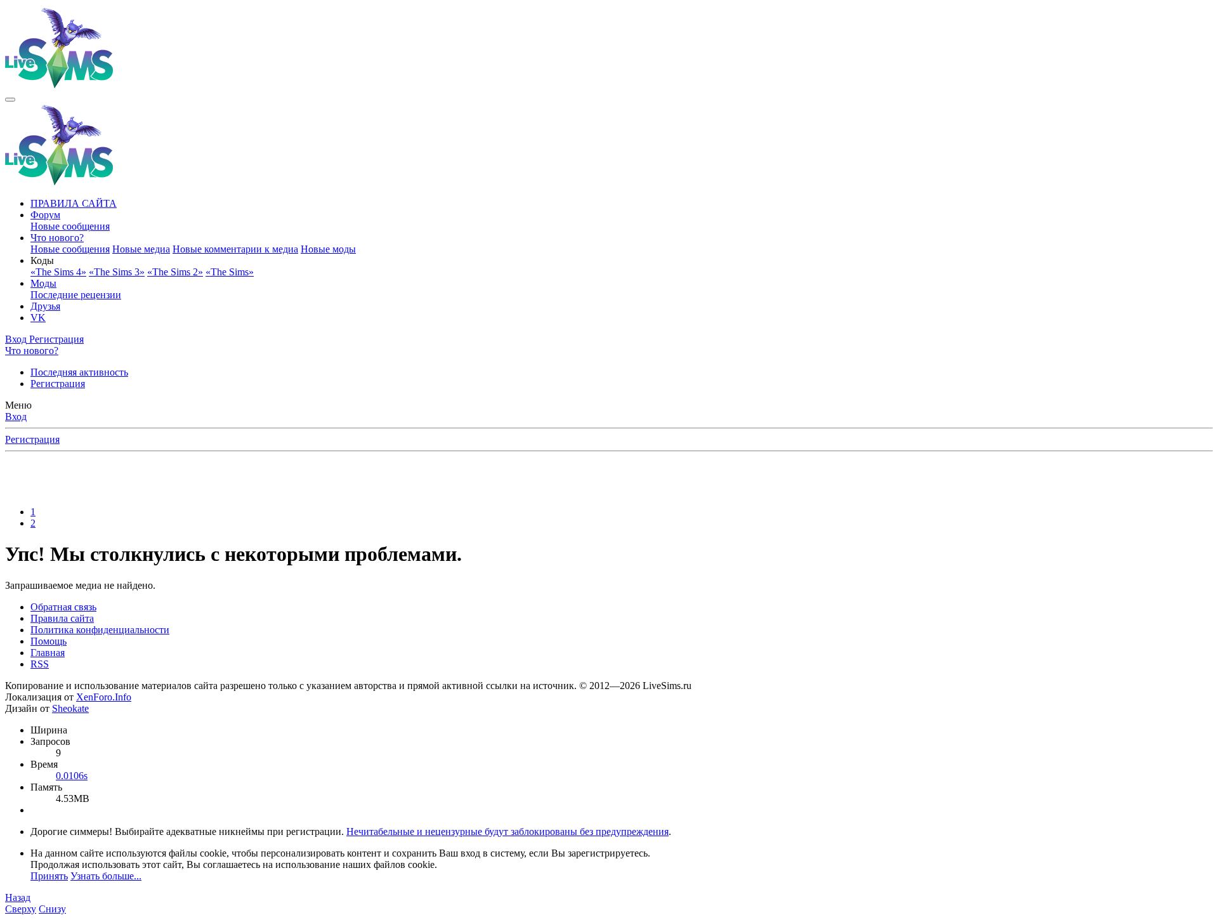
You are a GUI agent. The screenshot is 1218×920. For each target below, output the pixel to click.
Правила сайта (62, 618)
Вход (16, 416)
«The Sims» (230, 271)
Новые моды (328, 249)
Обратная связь (63, 606)
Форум (45, 214)
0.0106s (72, 775)
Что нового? (57, 237)
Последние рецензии (75, 294)
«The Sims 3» (117, 271)
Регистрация (57, 383)
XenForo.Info (103, 697)
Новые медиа (141, 249)
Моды (43, 283)
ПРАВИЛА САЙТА (73, 203)
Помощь (48, 641)
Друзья (45, 306)
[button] (42, 260)
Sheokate (70, 708)
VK (38, 317)
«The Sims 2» (175, 271)
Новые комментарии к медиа (235, 249)
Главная (47, 652)
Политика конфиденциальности (99, 629)
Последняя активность (79, 372)
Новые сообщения (70, 226)
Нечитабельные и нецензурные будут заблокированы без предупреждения (507, 831)
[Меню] (10, 100)
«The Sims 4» (58, 271)
